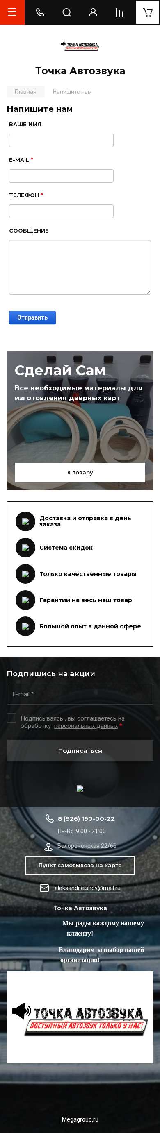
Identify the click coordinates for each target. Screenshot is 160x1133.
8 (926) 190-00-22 (86, 819)
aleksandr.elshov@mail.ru (88, 888)
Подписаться (80, 751)
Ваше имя (25, 124)
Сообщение (29, 230)
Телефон (26, 195)
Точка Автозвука (80, 71)
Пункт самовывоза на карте (80, 865)
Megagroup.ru (80, 1119)
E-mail (21, 159)
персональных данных (86, 726)
